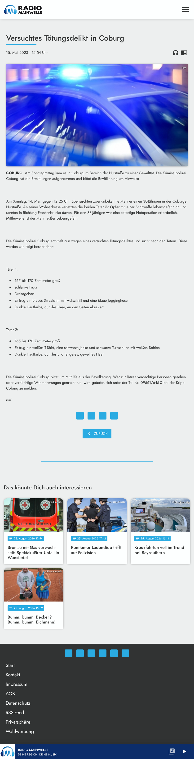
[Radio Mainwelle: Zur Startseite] (91, 9)
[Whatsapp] (68, 653)
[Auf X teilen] (91, 416)
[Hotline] (125, 653)
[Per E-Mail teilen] (114, 416)
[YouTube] (102, 653)
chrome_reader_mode (184, 52)
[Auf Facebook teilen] (80, 416)
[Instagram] (91, 653)
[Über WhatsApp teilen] (102, 416)
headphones (175, 52)
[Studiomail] (114, 653)
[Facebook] (80, 653)
